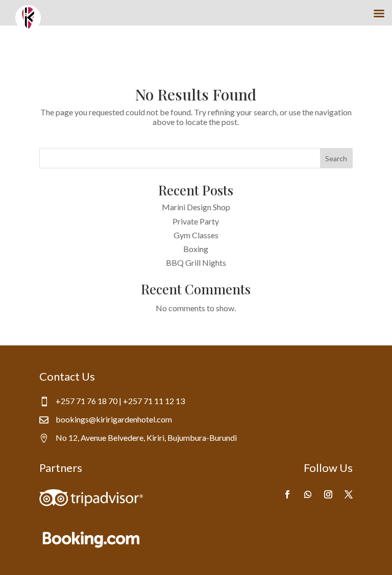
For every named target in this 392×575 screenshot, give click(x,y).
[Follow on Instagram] (328, 494)
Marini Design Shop (196, 207)
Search (336, 158)
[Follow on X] (348, 494)
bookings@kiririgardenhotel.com (114, 419)
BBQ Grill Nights (196, 262)
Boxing (195, 249)
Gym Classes (196, 235)
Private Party (196, 221)
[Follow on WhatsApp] (308, 494)
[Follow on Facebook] (287, 494)
